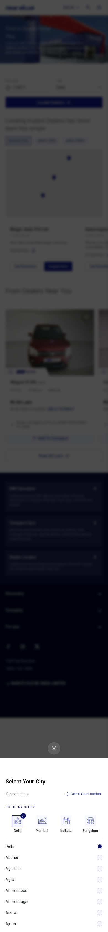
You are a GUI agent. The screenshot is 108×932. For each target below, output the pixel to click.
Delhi (10, 846)
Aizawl (11, 912)
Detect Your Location (86, 794)
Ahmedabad (16, 890)
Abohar (12, 857)
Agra (10, 879)
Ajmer (11, 924)
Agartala (13, 868)
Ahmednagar (17, 901)
